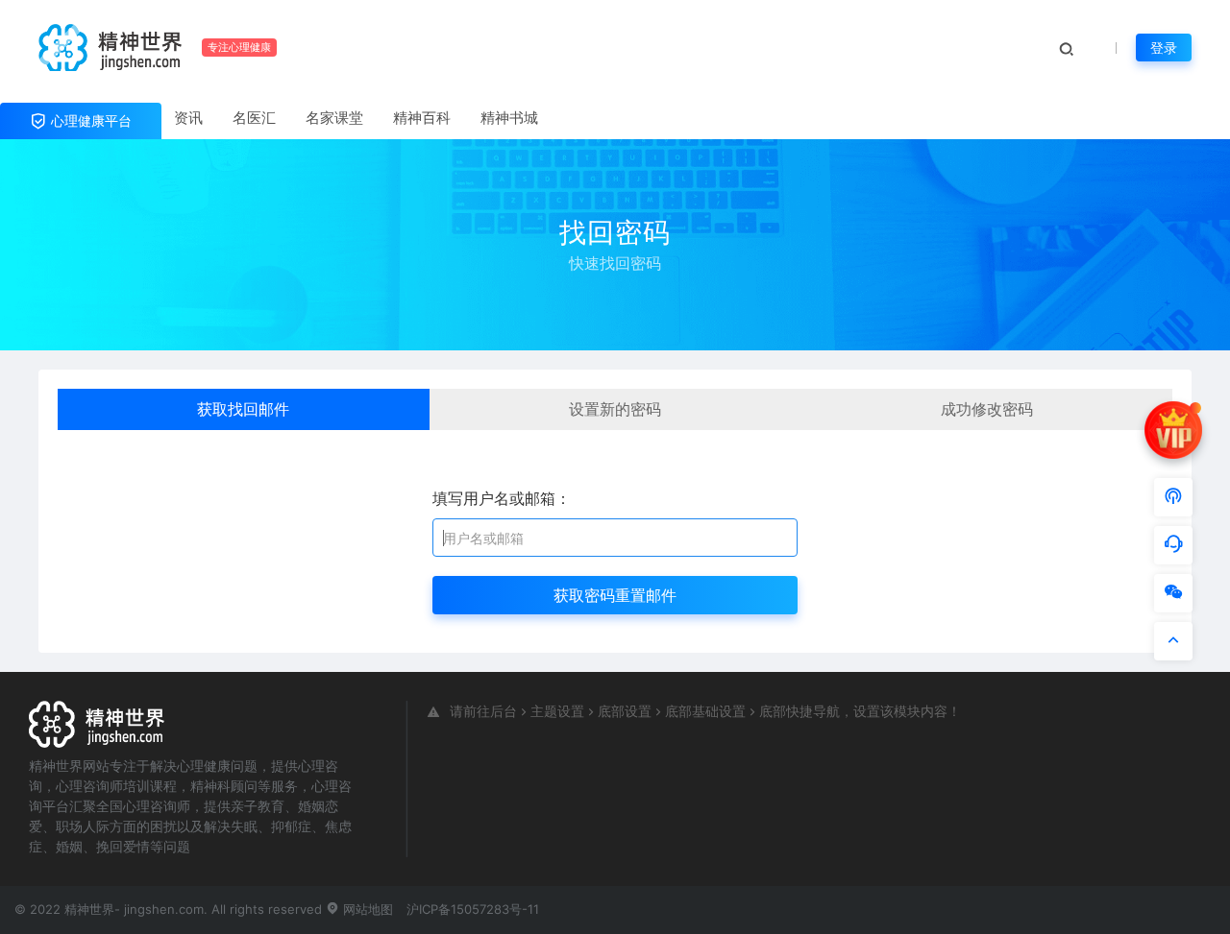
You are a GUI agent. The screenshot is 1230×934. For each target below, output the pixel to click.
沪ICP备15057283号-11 (472, 909)
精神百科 (422, 117)
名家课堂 (334, 117)
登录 (1163, 47)
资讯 (188, 117)
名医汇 (254, 117)
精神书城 (509, 117)
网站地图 (366, 909)
